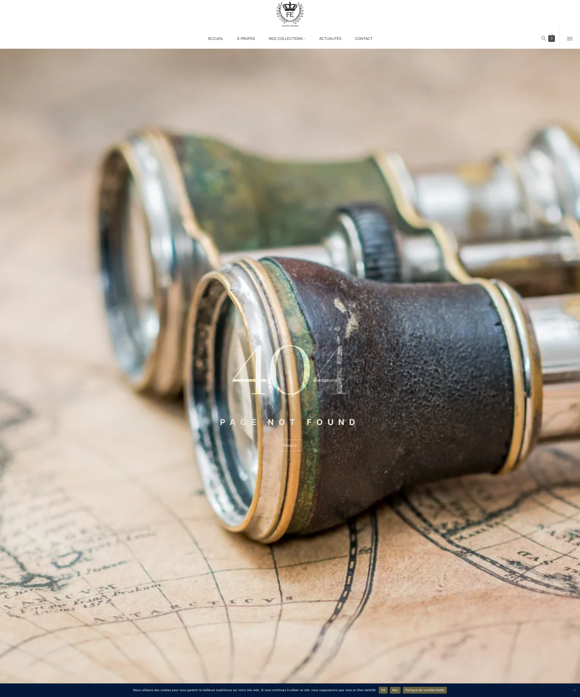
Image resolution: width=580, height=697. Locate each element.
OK (383, 690)
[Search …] (543, 38)
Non (395, 690)
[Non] (574, 690)
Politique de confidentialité (425, 690)
